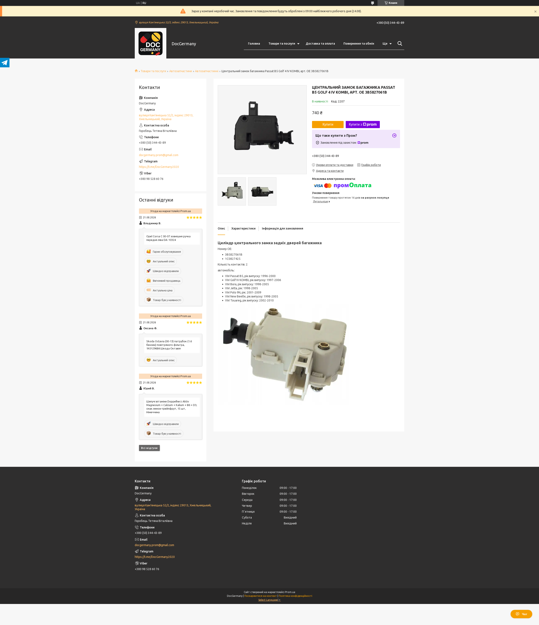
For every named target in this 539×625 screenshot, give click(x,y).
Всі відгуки (149, 447)
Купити (328, 124)
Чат (524, 614)
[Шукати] (399, 43)
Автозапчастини (180, 71)
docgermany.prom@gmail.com (158, 155)
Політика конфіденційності (295, 595)
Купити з (355, 124)
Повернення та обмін (358, 43)
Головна (254, 43)
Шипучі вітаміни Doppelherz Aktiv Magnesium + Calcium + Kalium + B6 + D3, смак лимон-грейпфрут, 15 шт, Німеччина (171, 407)
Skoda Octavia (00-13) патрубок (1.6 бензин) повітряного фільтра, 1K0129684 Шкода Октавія (169, 345)
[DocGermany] (150, 44)
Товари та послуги (281, 43)
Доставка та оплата (320, 43)
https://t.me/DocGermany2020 (159, 167)
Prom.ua (290, 592)
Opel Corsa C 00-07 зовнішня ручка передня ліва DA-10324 (168, 238)
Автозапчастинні (206, 71)
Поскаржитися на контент (260, 595)
